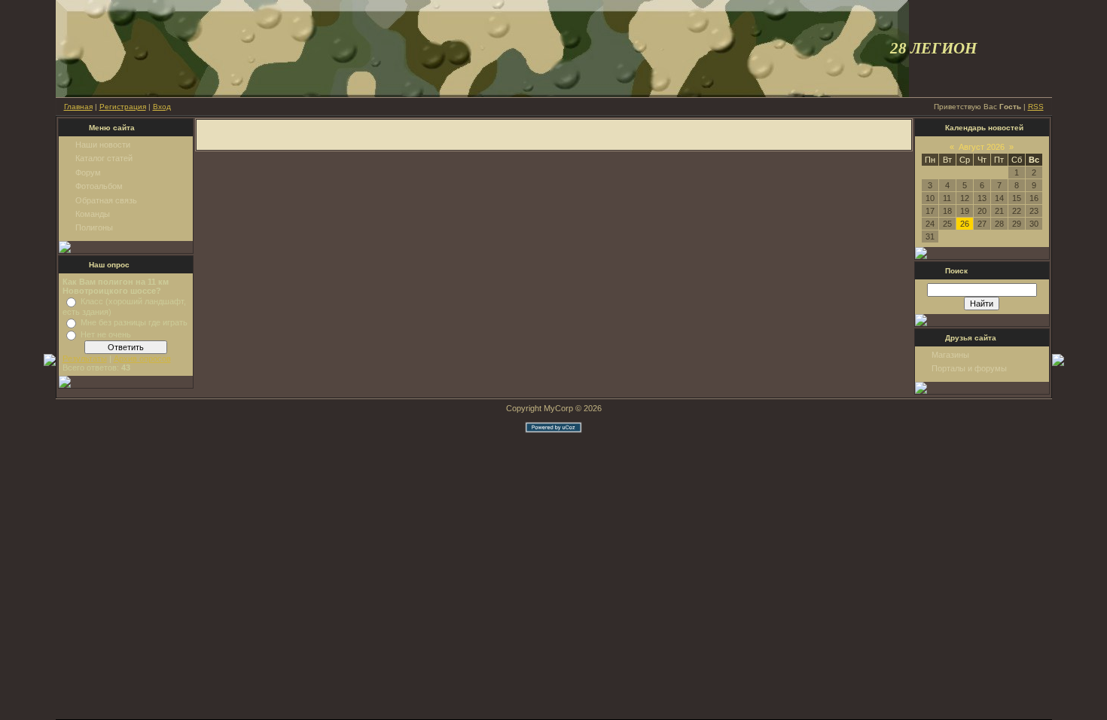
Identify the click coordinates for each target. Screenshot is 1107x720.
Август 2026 (982, 146)
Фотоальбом (99, 186)
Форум (88, 172)
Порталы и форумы (969, 368)
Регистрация (122, 106)
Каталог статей (104, 158)
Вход (162, 106)
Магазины (950, 354)
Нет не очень (106, 334)
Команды (92, 213)
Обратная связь (106, 200)
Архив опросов (142, 358)
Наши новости (102, 144)
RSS (1036, 106)
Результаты (85, 358)
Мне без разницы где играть (134, 322)
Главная (78, 106)
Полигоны (94, 227)
